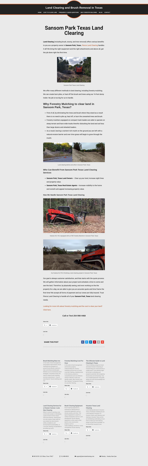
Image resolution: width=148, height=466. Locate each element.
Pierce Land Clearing (90, 45)
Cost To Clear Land (50, 12)
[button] (82, 342)
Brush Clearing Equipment (73, 406)
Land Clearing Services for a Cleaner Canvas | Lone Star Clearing (52, 408)
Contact (107, 12)
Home (39, 12)
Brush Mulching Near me (51, 361)
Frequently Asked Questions (69, 12)
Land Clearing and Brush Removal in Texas (74, 7)
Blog (100, 12)
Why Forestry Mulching (89, 12)
